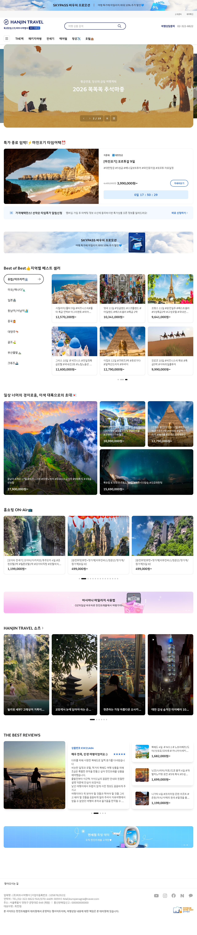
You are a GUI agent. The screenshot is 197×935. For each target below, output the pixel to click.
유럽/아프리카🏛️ (18, 279)
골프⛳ (12, 342)
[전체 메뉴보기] (7, 38)
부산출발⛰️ (14, 352)
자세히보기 (179, 183)
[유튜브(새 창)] (156, 895)
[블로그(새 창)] (182, 895)
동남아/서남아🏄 (18, 311)
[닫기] (191, 5)
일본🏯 (12, 300)
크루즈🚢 (13, 363)
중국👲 (12, 321)
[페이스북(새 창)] (173, 895)
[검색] (119, 26)
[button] (118, 379)
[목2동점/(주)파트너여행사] (23, 22)
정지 (107, 118)
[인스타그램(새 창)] (165, 895)
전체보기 (114, 118)
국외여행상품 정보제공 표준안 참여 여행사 (183, 910)
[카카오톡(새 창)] (190, 895)
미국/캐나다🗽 (16, 290)
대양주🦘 (13, 331)
